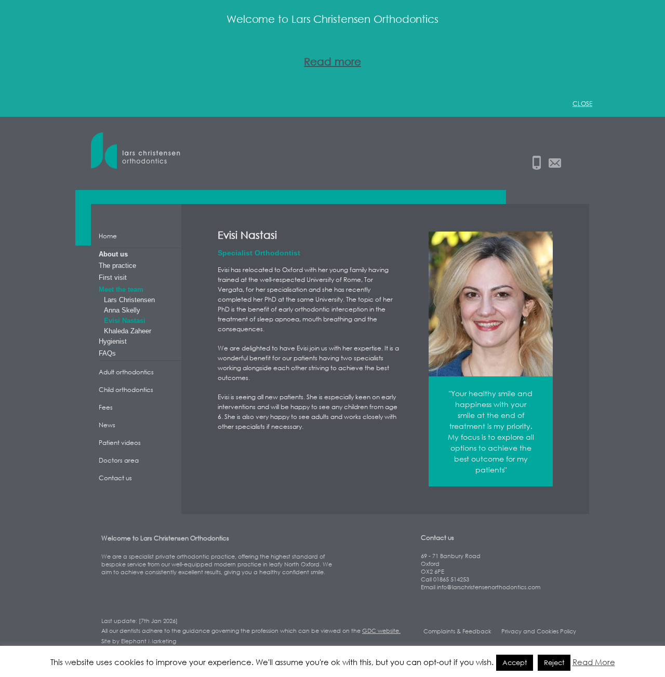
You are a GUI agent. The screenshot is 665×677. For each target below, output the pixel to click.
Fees (106, 407)
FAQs (107, 353)
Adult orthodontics (126, 372)
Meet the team (121, 289)
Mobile (537, 163)
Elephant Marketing (148, 641)
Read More (594, 662)
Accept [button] (514, 662)
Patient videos (120, 442)
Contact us (115, 478)
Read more (332, 61)
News (107, 425)
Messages (555, 163)
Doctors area (119, 460)
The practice (117, 265)
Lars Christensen (137, 153)
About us (113, 254)
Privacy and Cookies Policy (538, 631)
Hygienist (113, 341)
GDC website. (381, 630)
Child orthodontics (126, 390)
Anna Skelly (122, 310)
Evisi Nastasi (124, 320)
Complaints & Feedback (457, 631)
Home (108, 236)
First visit (113, 277)
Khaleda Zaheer (127, 331)
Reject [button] (554, 662)
